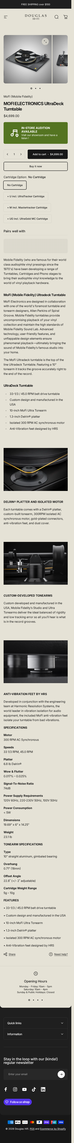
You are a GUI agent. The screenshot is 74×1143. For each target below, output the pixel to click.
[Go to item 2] (36, 88)
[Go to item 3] (40, 88)
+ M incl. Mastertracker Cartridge (27, 207)
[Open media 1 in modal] (45, 41)
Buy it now (35, 166)
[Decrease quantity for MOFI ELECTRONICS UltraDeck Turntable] (7, 154)
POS (32, 1128)
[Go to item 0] (31, 88)
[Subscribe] (61, 1074)
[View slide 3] (38, 1000)
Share (12, 954)
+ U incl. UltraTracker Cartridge (25, 196)
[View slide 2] (33, 1000)
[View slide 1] (29, 1000)
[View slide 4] (42, 1000)
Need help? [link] (61, 954)
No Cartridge (15, 185)
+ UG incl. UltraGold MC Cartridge (27, 218)
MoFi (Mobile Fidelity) (18, 96)
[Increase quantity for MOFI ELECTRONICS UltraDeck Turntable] (21, 154)
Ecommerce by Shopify (53, 1128)
